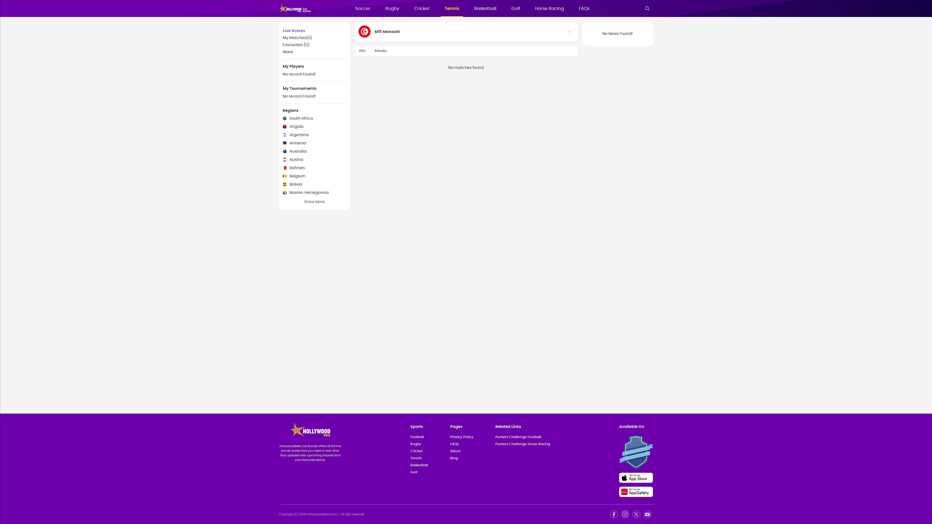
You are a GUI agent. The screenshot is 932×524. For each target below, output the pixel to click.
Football (417, 437)
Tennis (452, 9)
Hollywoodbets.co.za (322, 514)
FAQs (584, 9)
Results (381, 51)
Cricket (422, 9)
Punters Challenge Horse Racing (522, 444)
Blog (454, 458)
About (455, 451)
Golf (515, 9)
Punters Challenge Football (518, 437)
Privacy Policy (461, 437)
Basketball (485, 9)
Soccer (362, 9)
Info (362, 51)
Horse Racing (549, 9)
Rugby (392, 9)
